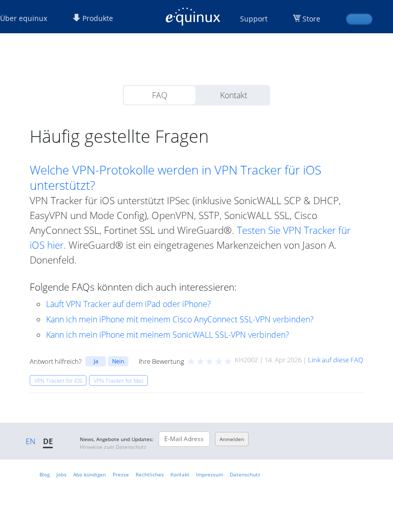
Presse (121, 474)
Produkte (96, 18)
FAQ (159, 95)
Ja (96, 361)
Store (311, 19)
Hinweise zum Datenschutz (113, 446)
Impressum (209, 474)
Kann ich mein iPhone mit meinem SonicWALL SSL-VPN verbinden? (167, 334)
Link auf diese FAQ (335, 359)
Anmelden (232, 439)
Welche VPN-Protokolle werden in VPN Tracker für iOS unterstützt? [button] (175, 177)
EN (30, 441)
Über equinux (23, 18)
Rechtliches (150, 474)
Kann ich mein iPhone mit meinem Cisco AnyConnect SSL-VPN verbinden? (180, 319)
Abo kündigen (89, 474)
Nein (118, 361)
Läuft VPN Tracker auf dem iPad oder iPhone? (128, 304)
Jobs (61, 474)
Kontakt (233, 95)
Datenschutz (245, 474)
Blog (44, 474)
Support (254, 19)
